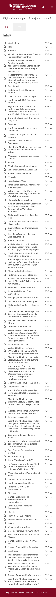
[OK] (43, 7)
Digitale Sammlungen (14, 18)
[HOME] (19, 7)
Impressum (11, 592)
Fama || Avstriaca (38, 18)
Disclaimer (41, 592)
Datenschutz (26, 592)
